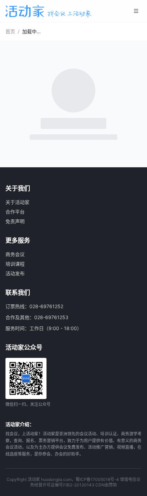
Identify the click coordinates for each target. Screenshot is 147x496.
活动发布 (15, 273)
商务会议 (15, 254)
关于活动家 (17, 202)
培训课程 (15, 264)
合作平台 (15, 212)
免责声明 (15, 221)
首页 (10, 31)
